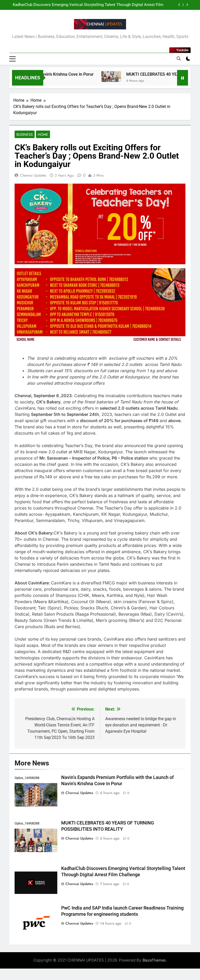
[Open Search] (179, 58)
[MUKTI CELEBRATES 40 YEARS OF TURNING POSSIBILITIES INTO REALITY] (100, 76)
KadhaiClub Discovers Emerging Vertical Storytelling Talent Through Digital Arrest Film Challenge (88, 5)
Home (43, 134)
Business (24, 134)
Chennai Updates (33, 175)
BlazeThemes (154, 960)
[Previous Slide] (179, 5)
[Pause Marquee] (182, 78)
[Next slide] (187, 5)
